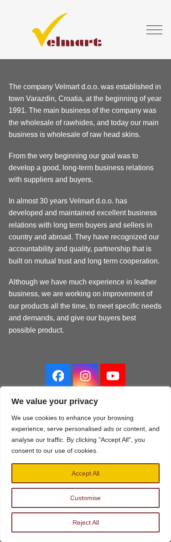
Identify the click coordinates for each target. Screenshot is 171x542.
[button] (154, 29)
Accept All (85, 473)
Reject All (86, 522)
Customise (85, 497)
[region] (85, 464)
